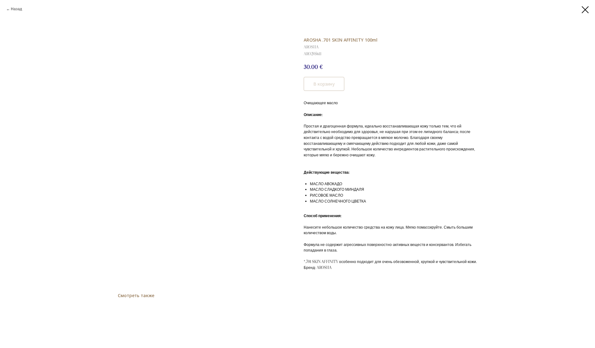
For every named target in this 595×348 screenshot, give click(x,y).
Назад (16, 9)
